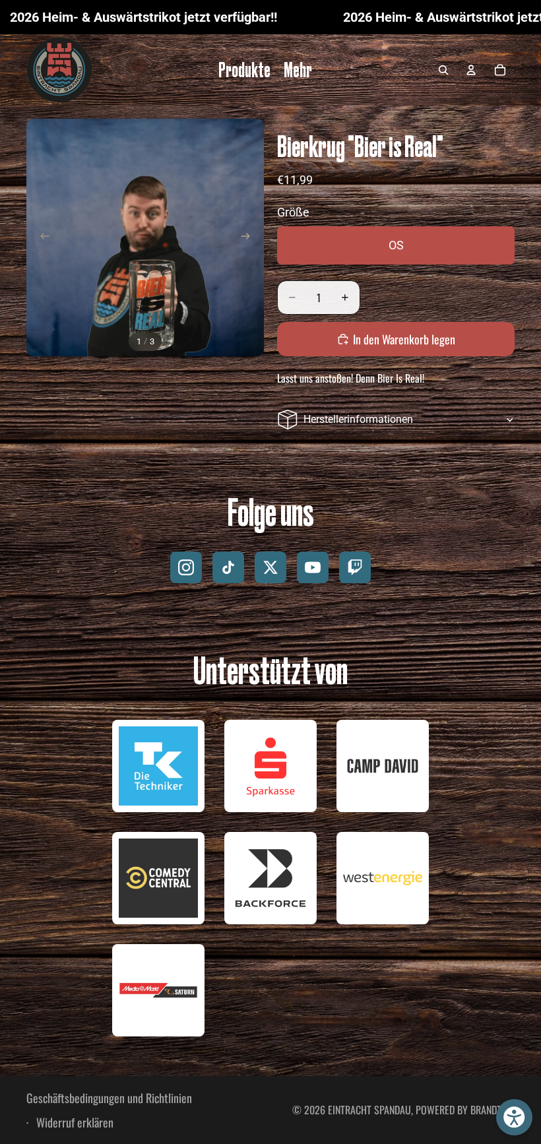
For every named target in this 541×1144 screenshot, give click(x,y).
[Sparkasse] (270, 766)
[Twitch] (355, 567)
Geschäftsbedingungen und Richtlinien (109, 1097)
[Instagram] (186, 567)
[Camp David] (382, 766)
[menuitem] (298, 70)
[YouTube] (313, 567)
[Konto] (471, 69)
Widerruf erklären (73, 1122)
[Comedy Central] (158, 878)
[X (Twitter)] (270, 567)
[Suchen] (443, 69)
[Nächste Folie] (249, 237)
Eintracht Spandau (369, 1110)
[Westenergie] (382, 878)
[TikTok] (228, 567)
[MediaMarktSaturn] (158, 990)
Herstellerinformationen (358, 419)
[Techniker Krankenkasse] (158, 766)
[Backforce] (270, 878)
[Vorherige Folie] (40, 237)
